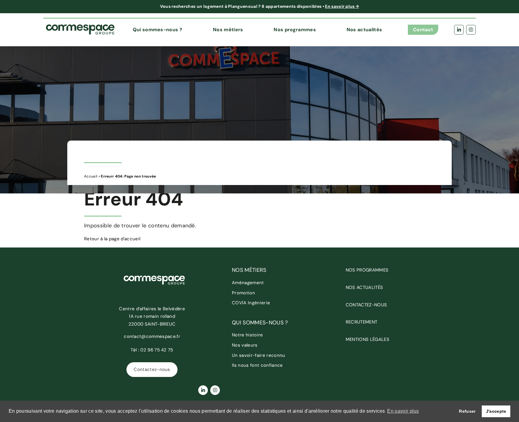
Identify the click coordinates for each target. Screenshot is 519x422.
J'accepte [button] (496, 411)
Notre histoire (247, 335)
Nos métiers (228, 29)
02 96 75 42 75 (156, 350)
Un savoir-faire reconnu (258, 355)
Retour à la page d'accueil (112, 239)
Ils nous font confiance (257, 365)
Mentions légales (367, 339)
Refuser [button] (467, 411)
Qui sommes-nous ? (157, 29)
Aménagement (248, 283)
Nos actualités (364, 29)
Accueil (90, 176)
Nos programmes (295, 29)
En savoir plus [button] (403, 411)
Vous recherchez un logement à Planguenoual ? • (259, 6)
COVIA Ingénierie (251, 303)
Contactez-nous (152, 369)
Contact (423, 29)
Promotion (243, 293)
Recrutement (362, 322)
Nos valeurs (245, 345)
